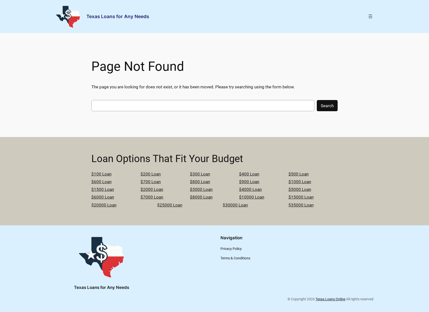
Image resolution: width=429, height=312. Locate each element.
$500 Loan (298, 174)
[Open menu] (370, 16)
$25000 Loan (169, 205)
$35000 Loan (301, 205)
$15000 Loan (301, 197)
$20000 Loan (103, 205)
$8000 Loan (201, 197)
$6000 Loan (102, 197)
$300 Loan (200, 174)
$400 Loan (249, 174)
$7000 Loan (152, 197)
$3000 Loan (201, 189)
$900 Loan (249, 181)
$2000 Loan (152, 189)
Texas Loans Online (330, 299)
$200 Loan (151, 174)
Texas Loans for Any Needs (117, 16)
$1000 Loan (299, 181)
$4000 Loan (250, 189)
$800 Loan (200, 181)
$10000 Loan (251, 197)
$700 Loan (151, 181)
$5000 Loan (299, 189)
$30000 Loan (235, 205)
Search (327, 105)
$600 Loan (101, 181)
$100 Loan (101, 174)
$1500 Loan (102, 189)
